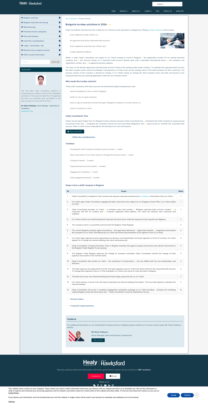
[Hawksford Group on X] (101, 385)
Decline (187, 395)
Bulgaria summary (30, 18)
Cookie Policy (13, 393)
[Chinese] (137, 4)
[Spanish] (140, 4)
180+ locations (144, 370)
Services (123, 11)
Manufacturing (29, 27)
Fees (157, 11)
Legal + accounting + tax (33, 46)
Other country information (34, 55)
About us (135, 11)
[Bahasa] (148, 4)
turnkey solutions (155, 30)
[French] (145, 4)
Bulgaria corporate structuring (35, 22)
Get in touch (98, 340)
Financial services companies (35, 32)
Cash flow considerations (33, 41)
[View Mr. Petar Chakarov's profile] (78, 341)
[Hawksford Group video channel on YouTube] (105, 385)
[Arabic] (142, 4)
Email (114, 376)
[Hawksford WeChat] (94, 385)
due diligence (144, 196)
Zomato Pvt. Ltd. (27, 111)
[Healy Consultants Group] (30, 4)
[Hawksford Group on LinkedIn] (109, 385)
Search (179, 11)
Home (114, 11)
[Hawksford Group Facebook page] (98, 385)
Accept (173, 395)
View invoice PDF (76, 131)
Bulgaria (74, 18)
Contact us (167, 11)
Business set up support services (36, 50)
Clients (147, 11)
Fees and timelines (31, 36)
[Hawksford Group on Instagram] (113, 385)
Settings (11, 402)
